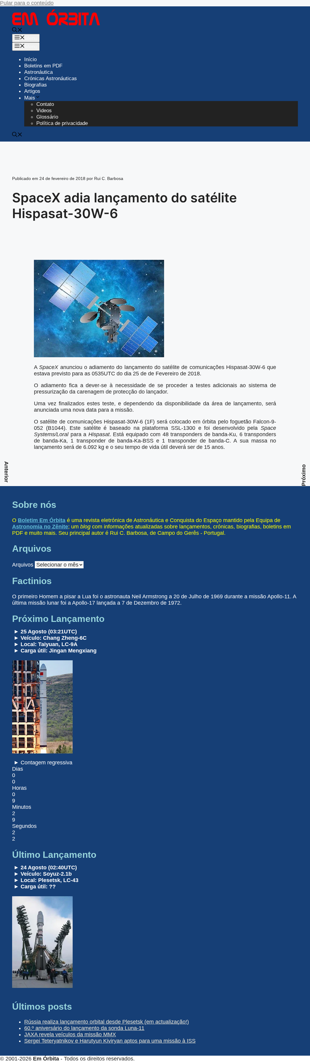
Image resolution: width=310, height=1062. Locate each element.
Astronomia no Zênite (40, 527)
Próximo (304, 475)
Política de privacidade (62, 123)
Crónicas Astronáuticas (50, 78)
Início (30, 59)
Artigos (32, 91)
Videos (44, 110)
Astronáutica (38, 72)
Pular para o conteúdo (27, 3)
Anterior (6, 471)
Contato (45, 104)
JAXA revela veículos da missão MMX (70, 1034)
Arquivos (22, 565)
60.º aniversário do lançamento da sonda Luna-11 (84, 1028)
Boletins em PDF (43, 66)
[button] (17, 31)
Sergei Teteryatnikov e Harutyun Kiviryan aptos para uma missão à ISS (110, 1041)
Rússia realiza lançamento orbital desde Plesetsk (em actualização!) (106, 1022)
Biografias (35, 85)
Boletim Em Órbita (41, 520)
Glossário (47, 117)
